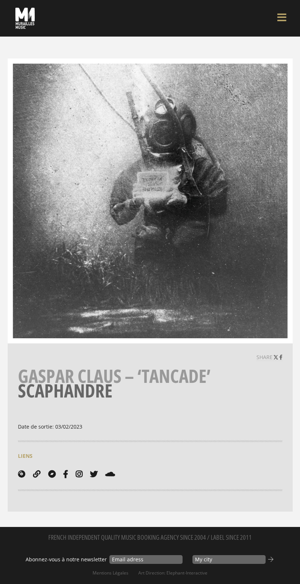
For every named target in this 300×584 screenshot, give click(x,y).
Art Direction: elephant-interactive (172, 573)
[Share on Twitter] (276, 357)
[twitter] (94, 474)
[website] (37, 474)
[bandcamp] (52, 474)
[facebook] (65, 474)
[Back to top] (287, 563)
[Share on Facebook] (280, 357)
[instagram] (79, 474)
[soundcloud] (110, 474)
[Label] (21, 474)
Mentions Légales (110, 573)
